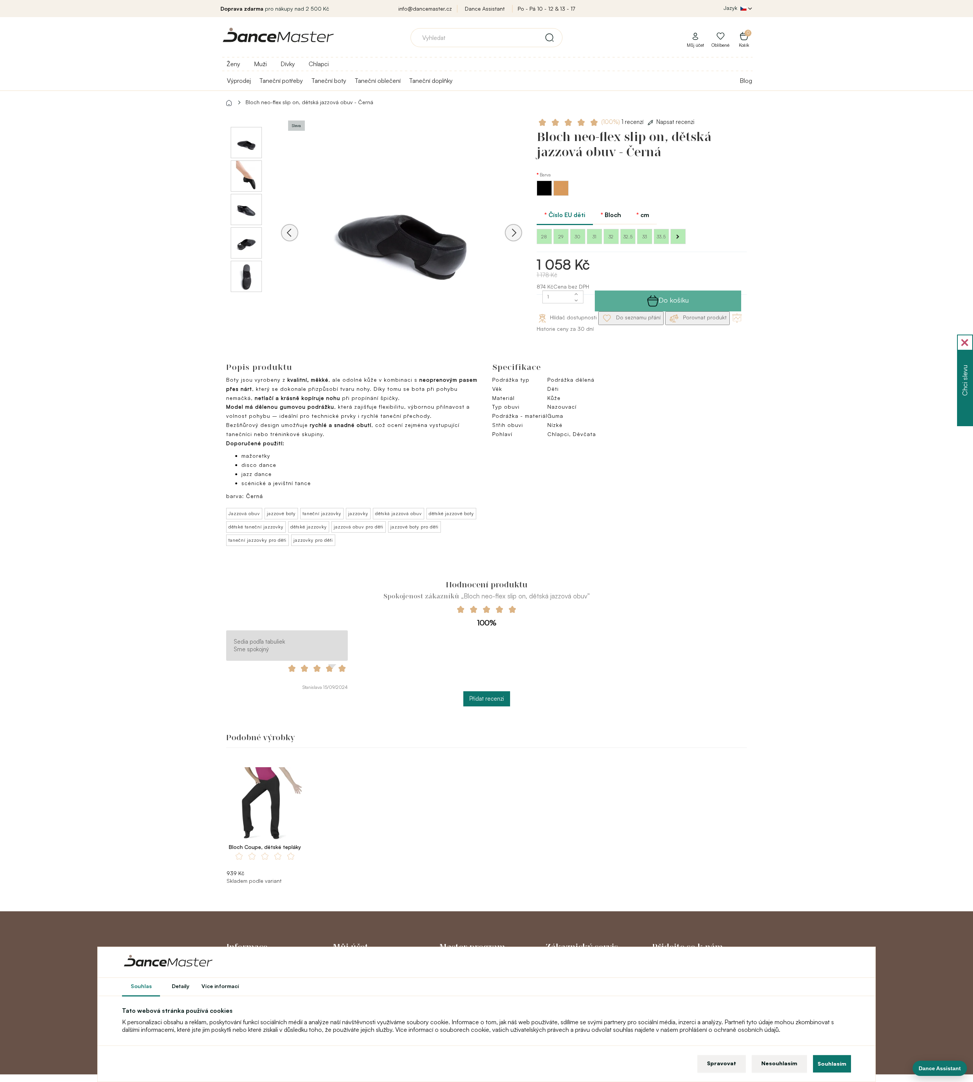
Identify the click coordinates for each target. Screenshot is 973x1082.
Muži (260, 64)
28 (544, 237)
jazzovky (358, 513)
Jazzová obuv (244, 513)
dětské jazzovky (308, 527)
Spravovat (721, 1063)
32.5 (627, 237)
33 (644, 237)
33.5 (661, 237)
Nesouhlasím (779, 1063)
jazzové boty (281, 513)
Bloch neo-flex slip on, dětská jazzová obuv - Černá (309, 102)
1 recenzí (623, 121)
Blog (746, 80)
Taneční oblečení (378, 80)
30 (577, 237)
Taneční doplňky (431, 80)
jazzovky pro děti (313, 540)
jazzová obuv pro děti (358, 527)
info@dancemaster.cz (425, 8)
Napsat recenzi (675, 121)
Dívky (287, 64)
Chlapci (319, 64)
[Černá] (545, 193)
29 (560, 237)
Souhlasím (832, 1063)
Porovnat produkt (704, 317)
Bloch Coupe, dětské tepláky (265, 847)
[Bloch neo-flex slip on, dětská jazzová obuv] (401, 227)
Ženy (233, 64)
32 (611, 237)
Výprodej (239, 80)
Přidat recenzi (486, 698)
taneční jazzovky (322, 513)
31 (594, 237)
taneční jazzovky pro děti (257, 540)
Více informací (220, 986)
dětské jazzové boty (451, 513)
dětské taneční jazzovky (256, 527)
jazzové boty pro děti (414, 527)
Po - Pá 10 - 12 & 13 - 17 (546, 8)
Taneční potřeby (281, 80)
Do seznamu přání (638, 317)
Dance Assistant (485, 8)
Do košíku (674, 300)
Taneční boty (328, 80)
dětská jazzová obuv (398, 513)
